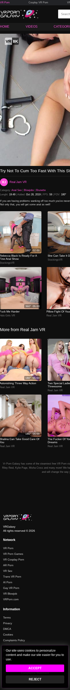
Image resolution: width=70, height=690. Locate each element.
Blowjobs (29, 190)
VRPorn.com (11, 599)
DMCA (7, 628)
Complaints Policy (14, 640)
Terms (7, 617)
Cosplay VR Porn (38, 2)
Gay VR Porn (11, 587)
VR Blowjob (10, 593)
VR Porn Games (13, 553)
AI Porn (7, 582)
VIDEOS (32, 26)
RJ (4, 182)
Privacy (7, 623)
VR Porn (5, 2)
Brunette (41, 190)
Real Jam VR (18, 182)
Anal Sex (16, 190)
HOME (4, 26)
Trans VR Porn (12, 576)
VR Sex (7, 570)
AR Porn (8, 565)
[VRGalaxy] (17, 517)
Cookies (8, 634)
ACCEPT (35, 668)
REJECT (35, 679)
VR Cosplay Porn (13, 559)
